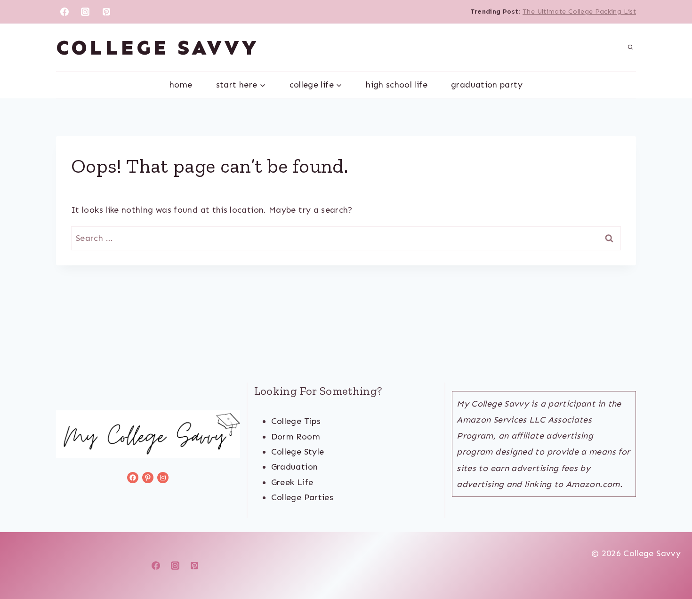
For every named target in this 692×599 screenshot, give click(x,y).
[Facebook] (64, 11)
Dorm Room (295, 436)
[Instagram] (85, 11)
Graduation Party (487, 85)
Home (180, 85)
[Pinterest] (106, 11)
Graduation (294, 467)
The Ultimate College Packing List (579, 12)
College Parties (302, 497)
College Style (297, 452)
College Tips (296, 421)
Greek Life (292, 482)
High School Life (396, 85)
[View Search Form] (630, 47)
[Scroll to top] (669, 562)
